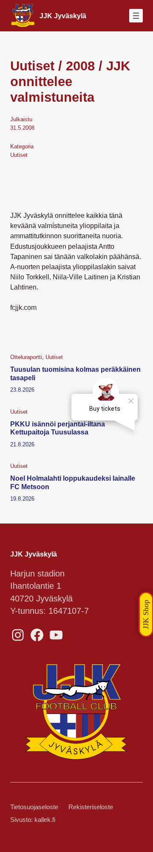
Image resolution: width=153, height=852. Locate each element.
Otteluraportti (26, 357)
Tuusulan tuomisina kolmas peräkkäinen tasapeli (75, 373)
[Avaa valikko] (136, 15)
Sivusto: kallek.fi (32, 819)
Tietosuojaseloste (34, 807)
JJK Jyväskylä (63, 15)
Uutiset (19, 155)
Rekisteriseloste (90, 807)
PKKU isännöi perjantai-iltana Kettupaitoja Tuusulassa (57, 428)
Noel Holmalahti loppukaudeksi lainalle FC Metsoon (72, 482)
